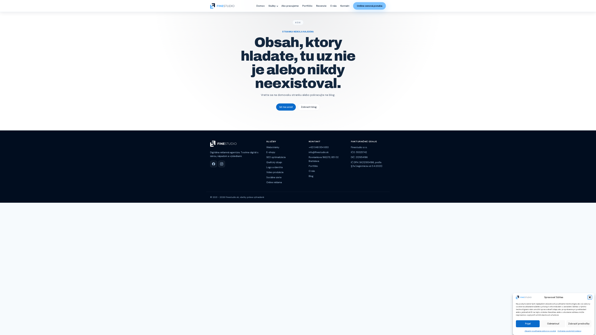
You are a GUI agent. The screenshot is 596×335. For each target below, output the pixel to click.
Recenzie (321, 5)
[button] (589, 297)
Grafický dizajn (274, 162)
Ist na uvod (286, 107)
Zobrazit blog (309, 107)
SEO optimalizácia (276, 157)
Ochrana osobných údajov (569, 331)
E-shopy (270, 152)
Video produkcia (274, 172)
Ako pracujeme (290, 5)
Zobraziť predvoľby (579, 323)
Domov (260, 5)
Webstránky (272, 147)
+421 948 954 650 (319, 147)
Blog (311, 176)
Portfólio (307, 5)
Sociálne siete (274, 177)
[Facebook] (213, 164)
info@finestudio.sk (319, 152)
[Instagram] (221, 164)
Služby (272, 5)
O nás (333, 5)
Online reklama (274, 182)
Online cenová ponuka (369, 6)
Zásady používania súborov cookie (540, 331)
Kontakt (344, 5)
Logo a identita (274, 167)
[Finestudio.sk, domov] (222, 6)
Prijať (528, 323)
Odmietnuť (553, 323)
